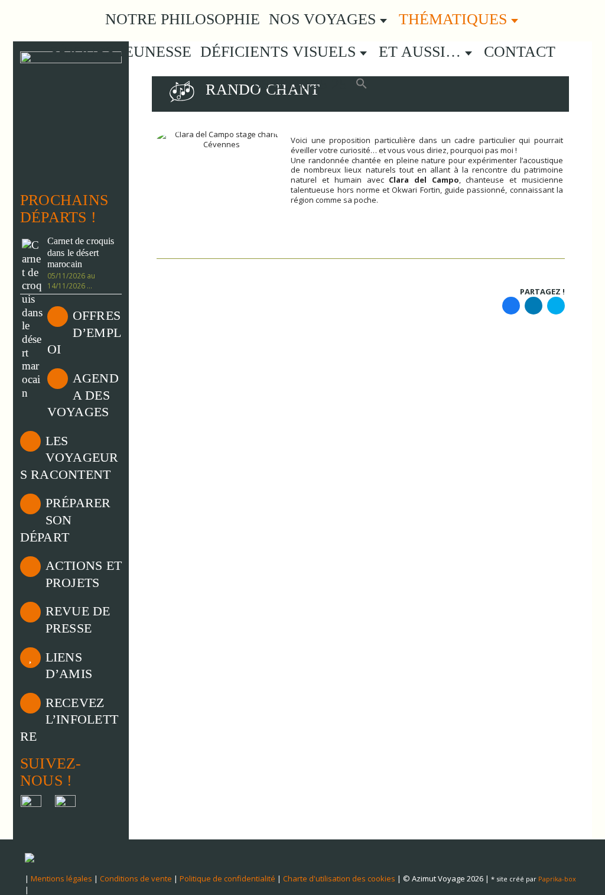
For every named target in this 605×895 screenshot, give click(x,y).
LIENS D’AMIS (68, 666)
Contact (519, 51)
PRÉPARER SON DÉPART (65, 519)
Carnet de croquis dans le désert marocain (81, 253)
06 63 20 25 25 (298, 84)
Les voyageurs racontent (69, 457)
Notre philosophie (182, 19)
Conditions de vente (136, 878)
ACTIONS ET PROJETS (83, 574)
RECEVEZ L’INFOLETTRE (69, 719)
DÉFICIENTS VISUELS (280, 51)
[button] (361, 84)
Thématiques (455, 19)
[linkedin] (533, 305)
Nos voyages (324, 19)
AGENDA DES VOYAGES (83, 395)
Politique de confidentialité (227, 878)
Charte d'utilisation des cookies (339, 878)
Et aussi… (422, 51)
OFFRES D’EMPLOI (84, 332)
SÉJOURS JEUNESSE (120, 51)
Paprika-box (557, 878)
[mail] (556, 305)
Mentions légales (61, 878)
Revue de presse (77, 619)
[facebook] (511, 305)
